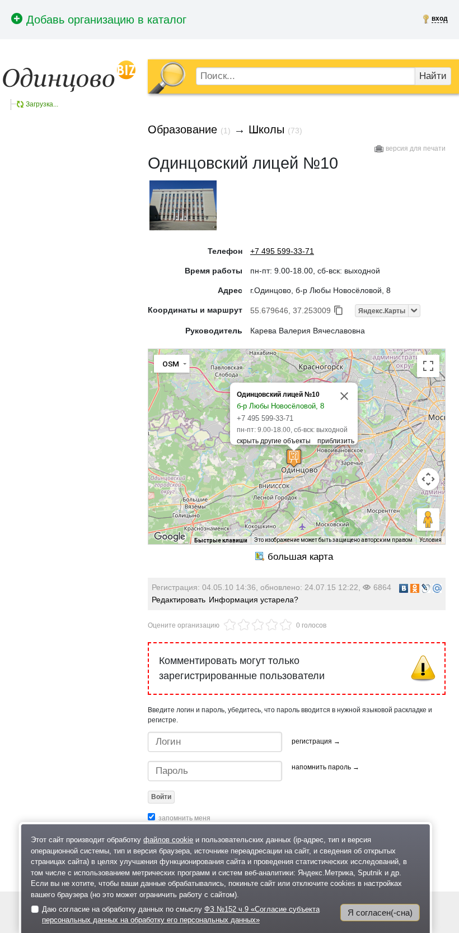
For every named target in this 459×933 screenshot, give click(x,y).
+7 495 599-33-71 (282, 251)
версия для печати (416, 148)
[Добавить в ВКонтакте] (403, 588)
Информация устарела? (253, 599)
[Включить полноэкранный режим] (428, 366)
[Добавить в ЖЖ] (425, 588)
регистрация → (316, 741)
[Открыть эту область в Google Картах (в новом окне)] (169, 537)
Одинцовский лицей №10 (278, 394)
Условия (430, 540)
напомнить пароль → (325, 767)
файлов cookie (168, 839)
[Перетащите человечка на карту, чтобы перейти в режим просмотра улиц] (428, 519)
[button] (293, 458)
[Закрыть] (344, 396)
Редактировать (178, 599)
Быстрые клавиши (220, 540)
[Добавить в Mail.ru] (437, 588)
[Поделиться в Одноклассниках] (414, 588)
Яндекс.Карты (381, 311)
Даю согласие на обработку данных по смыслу (181, 915)
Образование (182, 129)
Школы (266, 129)
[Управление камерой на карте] (428, 479)
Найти (433, 76)
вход (440, 18)
